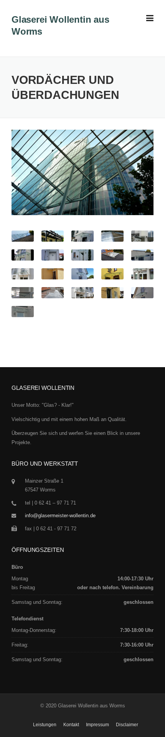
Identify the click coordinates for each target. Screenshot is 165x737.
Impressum (97, 724)
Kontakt (71, 724)
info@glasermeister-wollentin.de (60, 515)
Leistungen (44, 724)
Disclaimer (127, 724)
